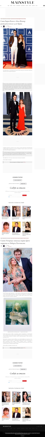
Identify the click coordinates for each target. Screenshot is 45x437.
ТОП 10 (36, 5)
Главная (1, 238)
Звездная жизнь (23, 183)
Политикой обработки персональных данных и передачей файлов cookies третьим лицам (16, 433)
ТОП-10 (24, 162)
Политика (33, 5)
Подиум (11, 5)
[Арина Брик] (4, 245)
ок (22, 435)
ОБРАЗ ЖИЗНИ (23, 5)
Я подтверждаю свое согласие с (16, 382)
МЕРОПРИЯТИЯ (18, 5)
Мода (8, 5)
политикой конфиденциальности (20, 382)
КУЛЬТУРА (27, 5)
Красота (14, 5)
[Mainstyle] (22, 2)
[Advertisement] (39, 74)
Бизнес (30, 5)
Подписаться (24, 195)
